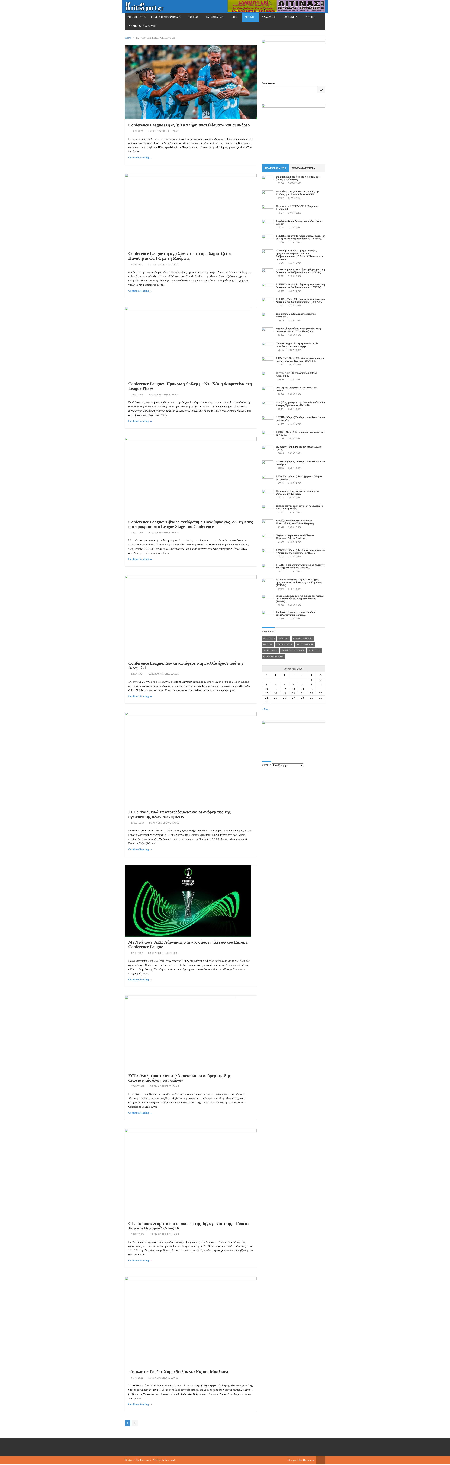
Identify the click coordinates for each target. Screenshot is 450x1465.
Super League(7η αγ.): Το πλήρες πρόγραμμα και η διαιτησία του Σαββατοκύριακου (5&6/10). (300, 599)
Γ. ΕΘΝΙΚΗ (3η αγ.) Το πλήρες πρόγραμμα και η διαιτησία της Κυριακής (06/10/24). (300, 551)
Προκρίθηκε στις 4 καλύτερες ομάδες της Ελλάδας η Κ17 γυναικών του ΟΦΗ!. (297, 193)
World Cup (315, 650)
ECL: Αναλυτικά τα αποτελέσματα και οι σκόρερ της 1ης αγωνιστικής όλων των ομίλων (179, 814)
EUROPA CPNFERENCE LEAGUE (163, 131)
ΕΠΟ (234, 17)
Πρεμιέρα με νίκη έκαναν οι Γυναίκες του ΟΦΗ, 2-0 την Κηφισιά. (297, 492)
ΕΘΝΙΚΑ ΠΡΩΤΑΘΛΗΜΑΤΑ (166, 17)
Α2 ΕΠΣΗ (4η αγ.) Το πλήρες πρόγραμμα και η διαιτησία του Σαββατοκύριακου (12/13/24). (300, 271)
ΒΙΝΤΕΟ (309, 17)
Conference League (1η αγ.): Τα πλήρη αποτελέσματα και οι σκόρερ (189, 125)
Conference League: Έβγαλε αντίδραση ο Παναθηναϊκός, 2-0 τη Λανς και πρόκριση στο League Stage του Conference (190, 524)
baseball (284, 638)
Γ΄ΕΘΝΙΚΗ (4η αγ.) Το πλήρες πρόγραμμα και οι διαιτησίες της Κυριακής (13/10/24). (300, 359)
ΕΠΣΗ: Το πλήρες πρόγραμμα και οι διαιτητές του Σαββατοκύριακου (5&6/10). (300, 566)
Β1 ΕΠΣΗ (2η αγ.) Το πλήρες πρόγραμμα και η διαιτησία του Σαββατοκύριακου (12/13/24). (300, 300)
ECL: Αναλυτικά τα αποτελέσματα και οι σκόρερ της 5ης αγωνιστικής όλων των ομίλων (179, 1078)
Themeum (145, 1460)
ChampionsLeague (303, 638)
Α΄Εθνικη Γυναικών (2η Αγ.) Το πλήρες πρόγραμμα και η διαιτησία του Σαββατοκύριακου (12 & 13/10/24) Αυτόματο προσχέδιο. (299, 255)
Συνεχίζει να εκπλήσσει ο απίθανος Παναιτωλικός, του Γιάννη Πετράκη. (295, 522)
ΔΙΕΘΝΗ (249, 17)
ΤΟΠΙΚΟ (193, 17)
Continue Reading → (140, 157)
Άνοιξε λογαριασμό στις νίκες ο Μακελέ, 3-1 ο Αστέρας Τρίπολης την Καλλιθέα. (300, 404)
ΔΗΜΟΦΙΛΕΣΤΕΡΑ (303, 168)
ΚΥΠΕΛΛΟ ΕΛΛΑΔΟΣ (273, 656)
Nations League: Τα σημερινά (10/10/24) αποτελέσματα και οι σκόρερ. (297, 345)
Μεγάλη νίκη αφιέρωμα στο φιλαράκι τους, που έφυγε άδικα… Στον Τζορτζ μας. (298, 330)
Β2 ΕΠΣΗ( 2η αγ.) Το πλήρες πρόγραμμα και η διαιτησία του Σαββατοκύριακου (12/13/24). (300, 286)
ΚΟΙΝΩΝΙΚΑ (290, 17)
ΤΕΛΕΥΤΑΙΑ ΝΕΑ (275, 168)
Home (128, 37)
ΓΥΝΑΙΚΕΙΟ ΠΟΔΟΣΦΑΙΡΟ (142, 26)
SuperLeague (270, 650)
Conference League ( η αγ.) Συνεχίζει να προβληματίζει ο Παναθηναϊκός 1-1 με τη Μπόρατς (179, 256)
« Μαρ (265, 709)
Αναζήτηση (268, 83)
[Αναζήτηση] (321, 89)
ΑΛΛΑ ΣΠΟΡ (269, 17)
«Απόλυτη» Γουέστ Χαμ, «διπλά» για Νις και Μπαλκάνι (178, 1372)
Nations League (305, 644)
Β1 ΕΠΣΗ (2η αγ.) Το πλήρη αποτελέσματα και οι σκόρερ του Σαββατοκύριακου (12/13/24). (300, 237)
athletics (269, 638)
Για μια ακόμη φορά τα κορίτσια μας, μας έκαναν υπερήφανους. (297, 178)
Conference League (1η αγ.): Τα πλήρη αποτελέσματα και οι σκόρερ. (296, 613)
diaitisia (267, 644)
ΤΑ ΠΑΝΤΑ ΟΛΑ (215, 17)
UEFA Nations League (293, 650)
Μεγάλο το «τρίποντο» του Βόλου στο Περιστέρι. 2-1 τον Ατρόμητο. (295, 537)
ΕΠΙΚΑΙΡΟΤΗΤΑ (136, 17)
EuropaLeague (284, 644)
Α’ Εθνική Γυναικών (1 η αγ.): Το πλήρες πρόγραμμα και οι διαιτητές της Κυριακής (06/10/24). (298, 583)
